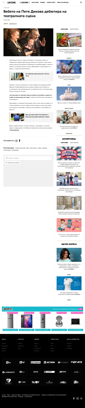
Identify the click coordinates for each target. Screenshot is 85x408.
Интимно (36, 351)
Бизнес (52, 348)
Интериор (69, 348)
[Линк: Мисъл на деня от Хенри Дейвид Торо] (69, 98)
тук (80, 309)
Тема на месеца (63, 2)
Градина (69, 346)
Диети (36, 343)
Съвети (4, 343)
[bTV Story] (63, 362)
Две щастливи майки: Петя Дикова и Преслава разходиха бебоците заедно (37, 116)
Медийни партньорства (9, 396)
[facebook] (74, 398)
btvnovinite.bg (14, 130)
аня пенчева (7, 150)
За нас (4, 395)
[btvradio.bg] (22, 381)
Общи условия (16, 395)
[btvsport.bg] (49, 371)
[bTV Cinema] (35, 362)
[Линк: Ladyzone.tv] (25, 2)
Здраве (36, 339)
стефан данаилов (20, 148)
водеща (44, 148)
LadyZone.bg (13, 23)
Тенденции (5, 346)
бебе (27, 148)
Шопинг (4, 351)
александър (33, 148)
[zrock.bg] (76, 381)
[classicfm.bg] (49, 381)
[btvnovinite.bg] (8, 371)
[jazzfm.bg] (63, 381)
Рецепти (69, 58)
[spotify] (81, 398)
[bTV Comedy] (22, 362)
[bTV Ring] (76, 362)
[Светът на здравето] (8, 381)
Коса (19, 348)
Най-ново (35, 2)
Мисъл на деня (69, 108)
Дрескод (4, 348)
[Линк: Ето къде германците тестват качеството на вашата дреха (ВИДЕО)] (69, 288)
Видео (42, 2)
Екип (8, 395)
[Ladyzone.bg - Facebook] (19, 144)
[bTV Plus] (22, 371)
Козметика (21, 346)
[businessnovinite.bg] (63, 371)
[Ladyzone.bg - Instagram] (16, 141)
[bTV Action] (49, 362)
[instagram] (78, 398)
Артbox (52, 351)
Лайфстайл (51, 2)
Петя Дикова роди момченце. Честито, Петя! (37, 75)
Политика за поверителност (31, 395)
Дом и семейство (73, 339)
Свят (52, 346)
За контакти (28, 396)
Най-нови (64, 29)
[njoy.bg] (35, 381)
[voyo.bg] (35, 371)
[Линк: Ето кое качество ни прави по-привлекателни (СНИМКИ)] (69, 122)
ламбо (40, 148)
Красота (21, 339)
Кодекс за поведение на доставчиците (54, 395)
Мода (69, 85)
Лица (52, 343)
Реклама (20, 396)
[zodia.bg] (76, 371)
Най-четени (74, 29)
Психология (37, 348)
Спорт (36, 346)
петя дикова (15, 150)
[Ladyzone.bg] (13, 3)
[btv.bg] (8, 362)
